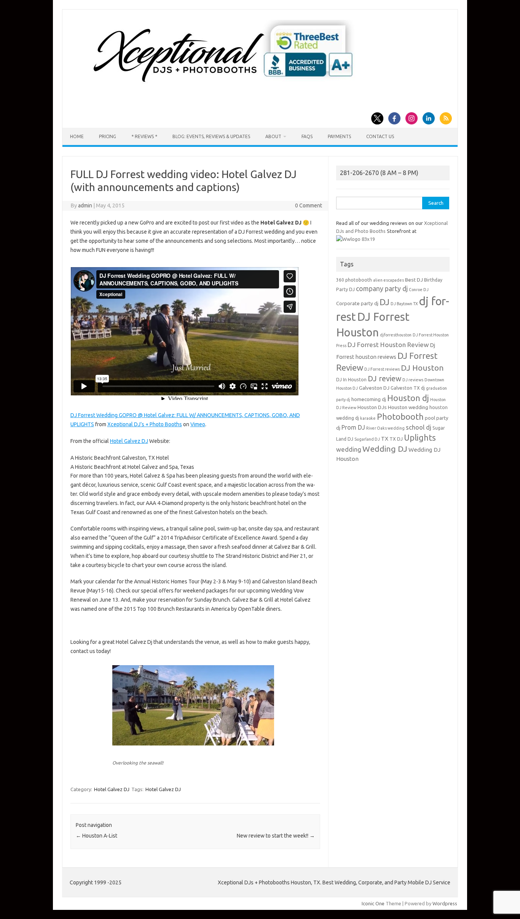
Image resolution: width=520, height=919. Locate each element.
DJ (384, 302)
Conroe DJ (419, 289)
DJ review (384, 378)
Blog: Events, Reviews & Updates (211, 136)
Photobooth (400, 416)
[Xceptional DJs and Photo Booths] (229, 85)
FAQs (307, 136)
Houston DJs (372, 407)
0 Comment (308, 205)
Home (77, 136)
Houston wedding (408, 407)
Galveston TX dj (408, 387)
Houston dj (408, 398)
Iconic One (373, 903)
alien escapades (388, 280)
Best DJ (414, 280)
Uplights (420, 437)
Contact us (380, 136)
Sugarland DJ (367, 439)
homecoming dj (368, 399)
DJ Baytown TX (404, 303)
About (273, 136)
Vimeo (197, 424)
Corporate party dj (357, 303)
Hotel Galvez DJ (129, 441)
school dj (418, 427)
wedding (348, 449)
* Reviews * (144, 136)
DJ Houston (422, 367)
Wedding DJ (384, 448)
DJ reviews (412, 379)
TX (384, 439)
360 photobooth (354, 279)
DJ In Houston (351, 379)
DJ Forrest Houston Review (388, 344)
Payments (339, 136)
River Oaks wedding (385, 428)
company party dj (382, 288)
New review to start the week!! (276, 836)
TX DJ (396, 438)
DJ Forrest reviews (382, 369)
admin (85, 205)
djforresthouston (396, 335)
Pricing (107, 136)
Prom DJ (353, 427)
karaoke (368, 418)
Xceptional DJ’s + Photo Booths (144, 424)
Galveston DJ (374, 388)
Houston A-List (96, 836)
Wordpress (444, 903)
